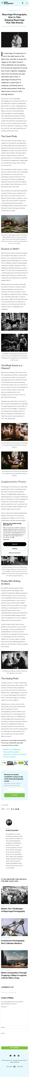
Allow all (14, 544)
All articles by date (17, 1060)
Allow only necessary (15, 552)
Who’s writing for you (7, 1060)
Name (3, 1027)
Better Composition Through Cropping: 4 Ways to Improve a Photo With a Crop (14, 975)
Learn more (6, 539)
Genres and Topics (14, 10)
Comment (4, 1006)
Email (3, 1033)
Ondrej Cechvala (12, 830)
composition (9, 26)
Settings (14, 548)
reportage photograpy (20, 26)
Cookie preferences (14, 1062)
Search (24, 1060)
